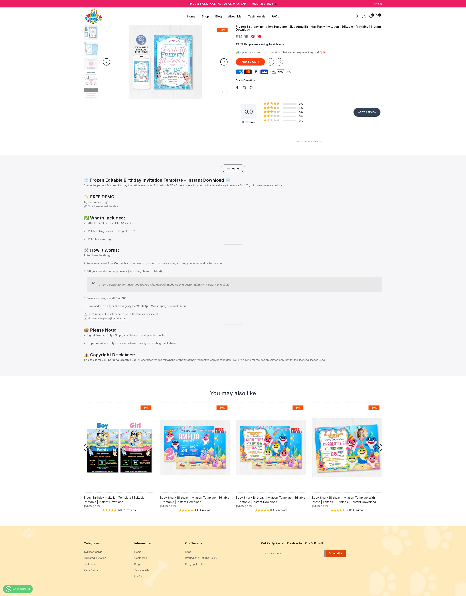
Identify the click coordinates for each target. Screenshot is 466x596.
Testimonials (256, 16)
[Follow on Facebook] (237, 87)
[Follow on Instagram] (244, 87)
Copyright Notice (195, 564)
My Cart (139, 576)
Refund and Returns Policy (201, 557)
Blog (218, 16)
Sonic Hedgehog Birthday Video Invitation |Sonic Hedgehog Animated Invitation (31, 578)
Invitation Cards (93, 551)
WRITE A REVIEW (367, 112)
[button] (119, 510)
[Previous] (106, 62)
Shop (205, 16)
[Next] (224, 62)
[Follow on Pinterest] (251, 87)
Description (233, 168)
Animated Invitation (95, 557)
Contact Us (140, 557)
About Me (235, 16)
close (88, 4)
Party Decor (91, 570)
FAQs (275, 16)
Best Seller (90, 564)
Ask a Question (245, 80)
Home (191, 16)
